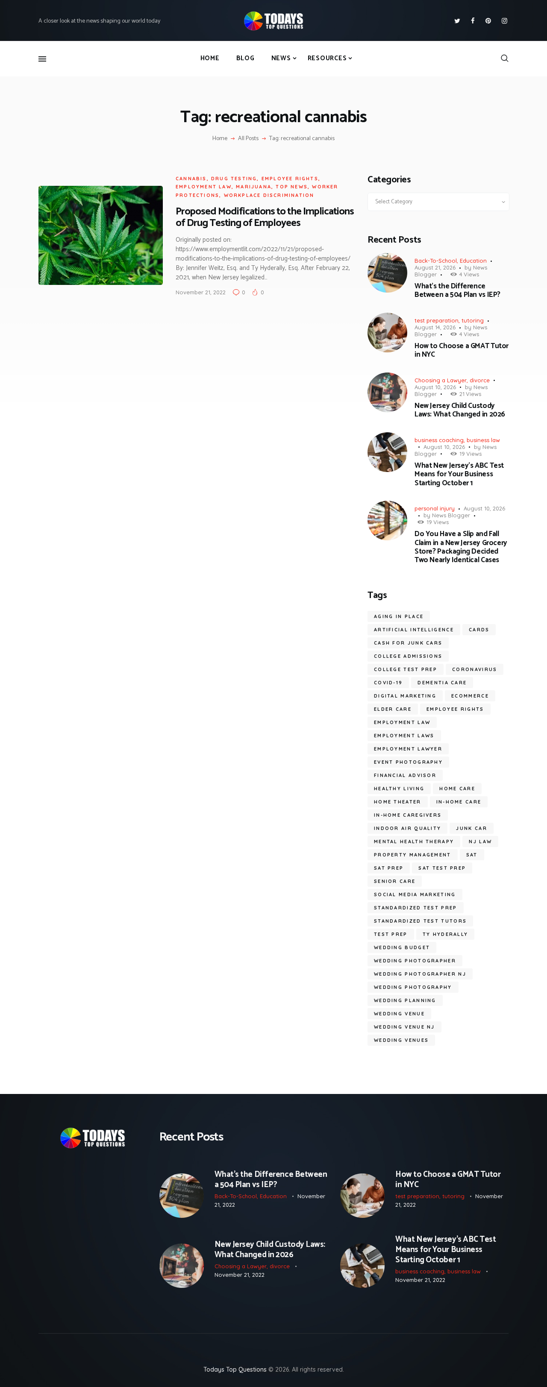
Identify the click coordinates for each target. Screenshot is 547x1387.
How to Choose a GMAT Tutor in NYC (462, 350)
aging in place (398, 616)
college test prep (405, 669)
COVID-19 (388, 683)
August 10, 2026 (435, 387)
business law (483, 440)
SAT (472, 855)
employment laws (404, 736)
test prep (391, 934)
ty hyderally (445, 934)
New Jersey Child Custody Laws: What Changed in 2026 (460, 410)
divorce (480, 380)
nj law (480, 842)
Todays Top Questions (235, 1369)
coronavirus (474, 669)
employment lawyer (408, 749)
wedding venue (399, 1014)
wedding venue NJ (404, 1027)
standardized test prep (415, 908)
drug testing (234, 179)
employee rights (290, 179)
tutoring (473, 320)
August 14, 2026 (435, 327)
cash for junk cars (408, 643)
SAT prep (388, 868)
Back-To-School (436, 260)
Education (473, 260)
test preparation (437, 320)
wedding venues (401, 1040)
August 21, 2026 (435, 267)
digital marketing (405, 696)
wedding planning (405, 1000)
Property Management (412, 855)
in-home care (459, 802)
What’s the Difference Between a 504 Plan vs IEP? (457, 290)
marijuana (253, 187)
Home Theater (397, 802)
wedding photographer (415, 961)
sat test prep (442, 868)
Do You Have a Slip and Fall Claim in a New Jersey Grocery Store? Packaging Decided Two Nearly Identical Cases (461, 547)
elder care (393, 709)
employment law (204, 187)
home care (457, 789)
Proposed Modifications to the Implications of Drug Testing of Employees (265, 217)
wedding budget (402, 947)
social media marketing (415, 894)
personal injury (435, 508)
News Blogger (451, 515)
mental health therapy (414, 842)
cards (479, 630)
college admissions (408, 656)
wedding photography (413, 987)
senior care (394, 881)
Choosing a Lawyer (441, 380)
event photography (408, 762)
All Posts (248, 139)
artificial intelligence (414, 630)
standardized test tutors (420, 921)
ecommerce (470, 696)
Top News (292, 187)
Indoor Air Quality (407, 828)
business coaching (439, 440)
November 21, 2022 (201, 292)
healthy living (399, 789)
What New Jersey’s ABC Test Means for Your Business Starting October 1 (459, 474)
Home (219, 139)
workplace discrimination (269, 195)
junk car (471, 828)
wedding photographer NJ (420, 974)
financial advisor (405, 775)
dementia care (442, 683)
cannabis (191, 179)
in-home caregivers (407, 815)
